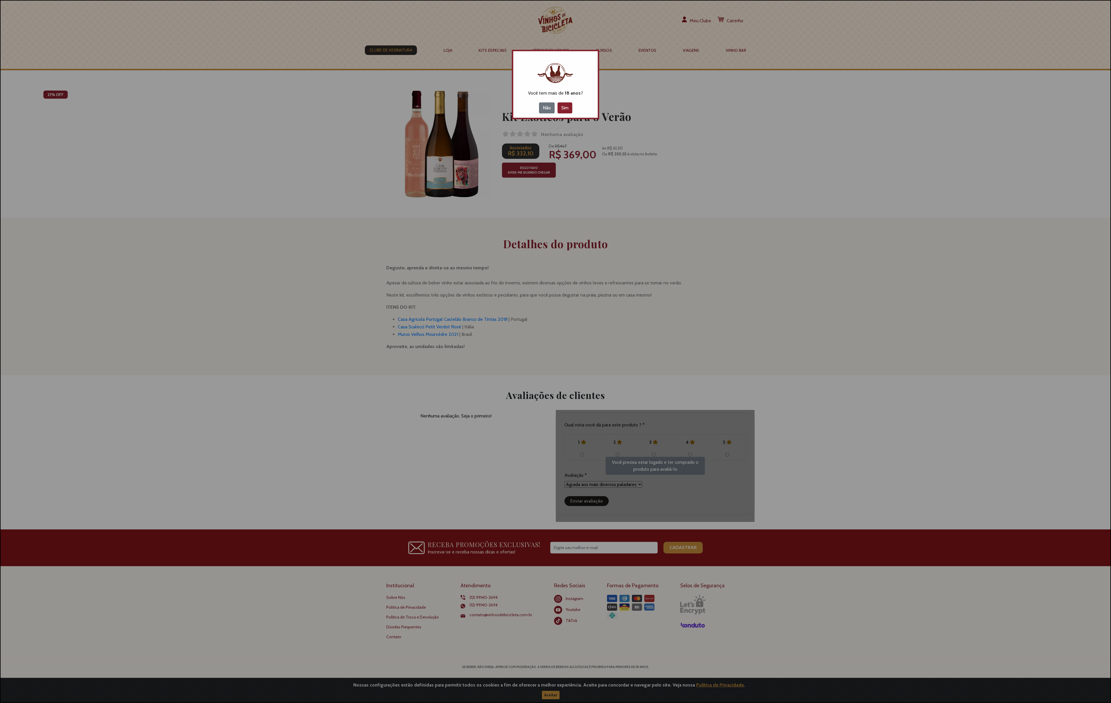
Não (547, 108)
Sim (565, 108)
